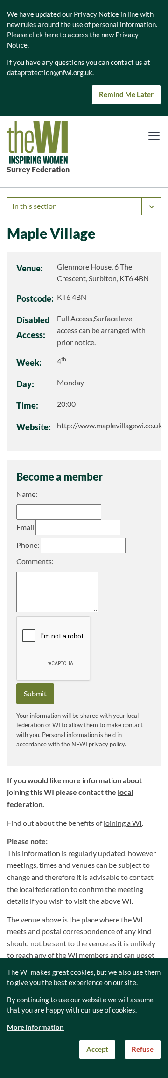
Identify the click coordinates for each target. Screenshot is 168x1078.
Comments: (35, 561)
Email (25, 527)
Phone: (27, 545)
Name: (26, 494)
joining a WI (123, 823)
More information (35, 1027)
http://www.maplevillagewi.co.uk (109, 425)
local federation (44, 889)
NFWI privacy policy (98, 744)
